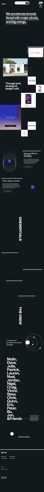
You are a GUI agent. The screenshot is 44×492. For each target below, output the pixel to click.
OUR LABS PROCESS (28, 166)
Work (41, 5)
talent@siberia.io (12, 458)
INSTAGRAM (3, 478)
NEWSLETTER (4, 477)
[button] (12, 434)
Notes (40, 6)
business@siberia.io (4, 458)
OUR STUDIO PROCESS (7, 191)
